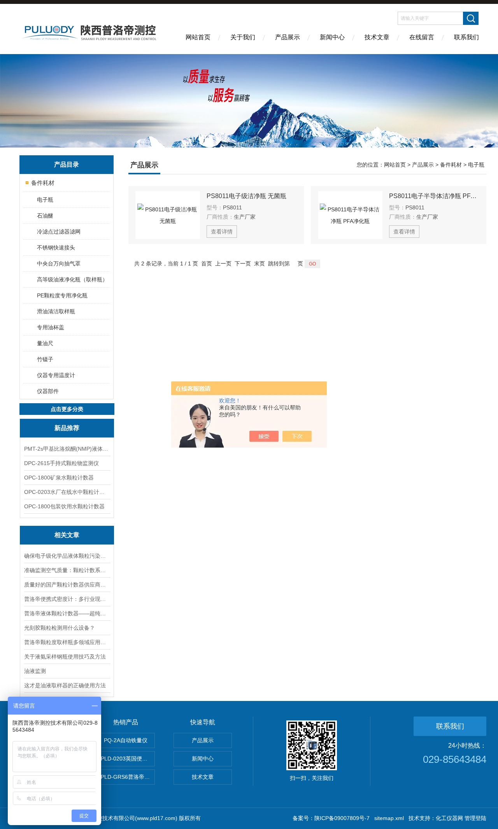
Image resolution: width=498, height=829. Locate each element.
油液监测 (35, 671)
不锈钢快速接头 (56, 247)
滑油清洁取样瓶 (56, 311)
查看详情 (222, 231)
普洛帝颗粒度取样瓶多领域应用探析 (67, 642)
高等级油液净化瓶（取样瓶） (72, 279)
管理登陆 (475, 818)
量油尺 (45, 343)
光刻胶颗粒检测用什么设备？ (59, 628)
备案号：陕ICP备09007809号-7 (331, 818)
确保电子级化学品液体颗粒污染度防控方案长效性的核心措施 (67, 556)
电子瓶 (45, 200)
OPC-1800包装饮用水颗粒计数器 (64, 506)
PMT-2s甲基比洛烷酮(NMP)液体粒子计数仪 (67, 449)
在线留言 (421, 37)
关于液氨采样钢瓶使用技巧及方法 (65, 656)
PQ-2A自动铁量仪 (125, 740)
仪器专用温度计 (56, 375)
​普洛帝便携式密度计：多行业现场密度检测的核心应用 (67, 599)
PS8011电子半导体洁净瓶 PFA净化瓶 (434, 196)
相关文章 (66, 535)
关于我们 (242, 37)
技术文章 (377, 37)
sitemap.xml (389, 818)
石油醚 (45, 216)
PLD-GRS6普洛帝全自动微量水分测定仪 (128, 777)
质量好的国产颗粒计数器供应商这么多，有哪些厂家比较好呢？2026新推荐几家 (67, 584)
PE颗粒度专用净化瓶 (62, 295)
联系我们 (466, 37)
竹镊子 (45, 359)
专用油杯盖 (50, 327)
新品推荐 (66, 428)
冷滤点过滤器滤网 (59, 231)
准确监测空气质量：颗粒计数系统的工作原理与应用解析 (67, 570)
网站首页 (198, 37)
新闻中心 (332, 37)
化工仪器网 (449, 818)
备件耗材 (42, 182)
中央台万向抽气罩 (59, 263)
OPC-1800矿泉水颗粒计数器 (59, 477)
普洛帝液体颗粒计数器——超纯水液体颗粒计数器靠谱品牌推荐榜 (67, 613)
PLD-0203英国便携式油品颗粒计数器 (128, 758)
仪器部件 (48, 391)
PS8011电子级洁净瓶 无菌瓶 (246, 196)
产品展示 (287, 37)
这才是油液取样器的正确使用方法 (65, 685)
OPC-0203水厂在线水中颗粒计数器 (67, 492)
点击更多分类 (67, 409)
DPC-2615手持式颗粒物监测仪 (61, 463)
